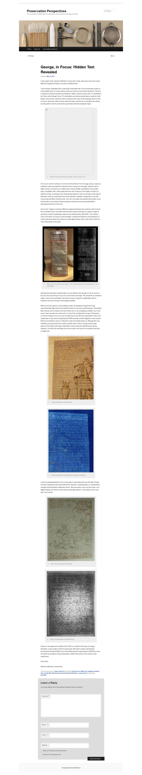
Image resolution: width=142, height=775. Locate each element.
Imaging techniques (93, 671)
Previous (30, 56)
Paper (56, 671)
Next (113, 56)
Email (45, 734)
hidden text (84, 671)
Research (62, 671)
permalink (44, 675)
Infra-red (43, 673)
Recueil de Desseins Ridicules (68, 673)
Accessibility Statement (50, 49)
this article (94, 219)
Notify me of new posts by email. (52, 754)
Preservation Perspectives (46, 11)
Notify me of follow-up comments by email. (55, 750)
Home (29, 49)
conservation (83, 673)
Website (44, 745)
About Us (37, 49)
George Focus (76, 671)
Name (45, 724)
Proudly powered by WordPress (71, 768)
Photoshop (55, 673)
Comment (45, 696)
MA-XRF (48, 673)
